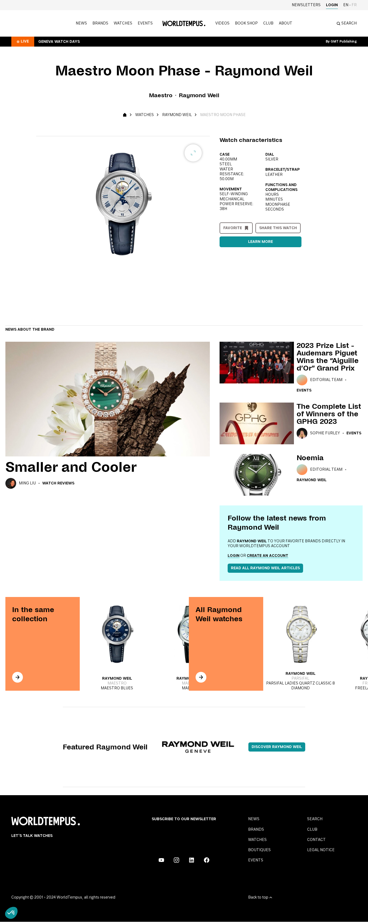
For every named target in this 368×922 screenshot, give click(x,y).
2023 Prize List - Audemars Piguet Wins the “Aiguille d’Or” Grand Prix (328, 356)
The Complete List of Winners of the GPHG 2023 (329, 413)
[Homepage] (183, 23)
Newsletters (306, 5)
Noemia (310, 458)
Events (145, 23)
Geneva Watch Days (59, 42)
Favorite (232, 228)
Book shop (246, 23)
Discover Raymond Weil (277, 747)
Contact (316, 840)
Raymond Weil (177, 115)
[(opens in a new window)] (161, 860)
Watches (123, 23)
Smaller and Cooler (71, 467)
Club (268, 23)
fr (354, 5)
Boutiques (259, 850)
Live (25, 41)
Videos (222, 23)
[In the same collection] (17, 677)
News (81, 23)
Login (332, 5)
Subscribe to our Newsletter (184, 819)
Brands (100, 23)
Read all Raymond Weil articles (265, 568)
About (285, 23)
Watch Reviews (58, 483)
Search (314, 819)
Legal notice (321, 850)
